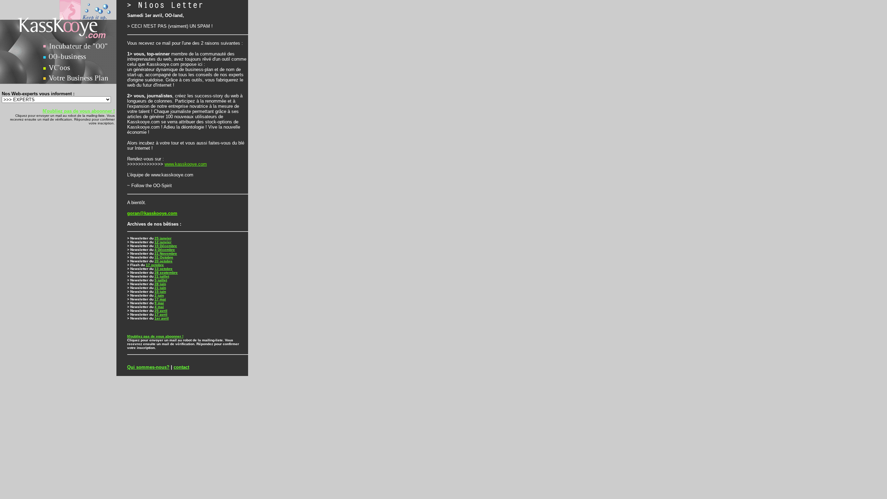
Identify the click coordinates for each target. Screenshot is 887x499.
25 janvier (163, 238)
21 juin (160, 288)
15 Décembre (166, 246)
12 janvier (163, 242)
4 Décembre (165, 250)
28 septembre (166, 272)
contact (181, 367)
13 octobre (164, 269)
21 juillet (162, 276)
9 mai (159, 303)
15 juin (160, 292)
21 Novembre (166, 253)
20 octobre (164, 261)
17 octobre (155, 265)
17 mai (160, 299)
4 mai (159, 307)
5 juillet (161, 280)
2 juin (159, 295)
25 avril (161, 311)
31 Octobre (164, 257)
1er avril (162, 318)
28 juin (160, 284)
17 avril (161, 314)
